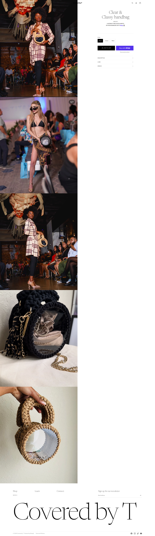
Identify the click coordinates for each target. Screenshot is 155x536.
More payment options (124, 52)
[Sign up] (140, 495)
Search (15, 495)
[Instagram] (135, 533)
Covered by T (20, 533)
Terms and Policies (40, 533)
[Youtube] (141, 533)
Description (101, 58)
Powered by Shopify (29, 533)
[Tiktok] (138, 533)
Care (99, 62)
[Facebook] (131, 533)
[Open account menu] (136, 3)
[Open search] (132, 3)
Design (100, 66)
